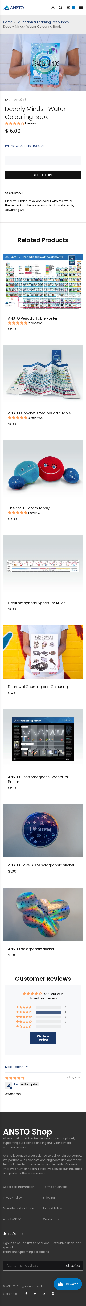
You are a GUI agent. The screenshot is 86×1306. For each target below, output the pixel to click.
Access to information (18, 1187)
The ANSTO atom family (29, 508)
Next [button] (82, 62)
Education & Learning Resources (43, 22)
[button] (15, 123)
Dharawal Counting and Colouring (38, 686)
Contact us (51, 1219)
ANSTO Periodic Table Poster (33, 318)
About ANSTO (12, 1219)
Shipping (49, 1198)
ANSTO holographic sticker (31, 948)
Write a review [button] (43, 1038)
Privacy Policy (12, 1198)
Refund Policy (52, 1208)
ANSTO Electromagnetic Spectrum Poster (38, 779)
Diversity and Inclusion (18, 1208)
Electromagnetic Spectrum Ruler (36, 602)
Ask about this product (27, 146)
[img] (14, 1078)
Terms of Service (55, 1187)
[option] (43, 62)
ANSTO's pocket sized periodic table (39, 413)
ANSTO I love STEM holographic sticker (41, 865)
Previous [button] (4, 62)
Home (8, 22)
